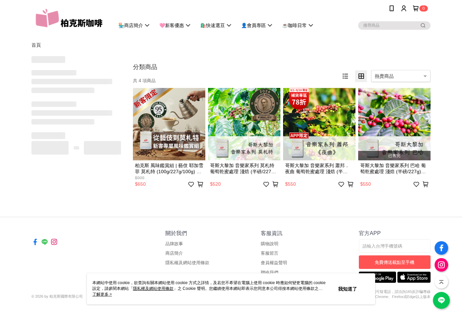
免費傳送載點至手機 (394, 262)
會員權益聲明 (274, 262)
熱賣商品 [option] (384, 76)
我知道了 (347, 289)
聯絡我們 (269, 272)
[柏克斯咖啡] (69, 18)
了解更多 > (102, 294)
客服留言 (269, 253)
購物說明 (269, 243)
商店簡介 (174, 253)
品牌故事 (174, 243)
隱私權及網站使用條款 (187, 262)
